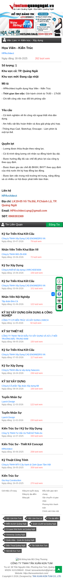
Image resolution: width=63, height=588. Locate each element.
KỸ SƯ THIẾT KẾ (12, 331)
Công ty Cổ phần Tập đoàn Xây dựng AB (20, 386)
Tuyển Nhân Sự (12, 397)
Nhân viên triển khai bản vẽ (20, 249)
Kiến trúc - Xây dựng (32, 40)
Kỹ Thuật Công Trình (15, 460)
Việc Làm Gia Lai (35, 518)
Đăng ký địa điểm (29, 494)
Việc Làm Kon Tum (14, 518)
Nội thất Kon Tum (13, 551)
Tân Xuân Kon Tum (39, 545)
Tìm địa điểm (53, 518)
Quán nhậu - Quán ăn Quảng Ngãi (20, 540)
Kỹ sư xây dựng (12, 265)
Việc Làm (12, 40)
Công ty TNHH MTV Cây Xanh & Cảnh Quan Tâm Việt (26, 464)
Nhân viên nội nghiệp (16, 296)
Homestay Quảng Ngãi (15, 535)
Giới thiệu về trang (9, 491)
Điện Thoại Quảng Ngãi (15, 545)
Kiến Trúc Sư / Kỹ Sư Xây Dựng (22, 428)
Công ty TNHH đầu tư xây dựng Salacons (20, 370)
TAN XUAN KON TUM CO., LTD (46, 576)
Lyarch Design (8, 401)
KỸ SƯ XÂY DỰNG (14, 381)
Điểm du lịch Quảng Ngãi (16, 524)
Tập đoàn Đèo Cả (10, 301)
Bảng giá (25, 498)
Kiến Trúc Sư (10, 475)
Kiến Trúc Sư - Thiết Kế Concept (22, 444)
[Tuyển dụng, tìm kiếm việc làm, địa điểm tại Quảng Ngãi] (31, 5)
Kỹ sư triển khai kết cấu (18, 233)
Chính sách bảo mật (50, 511)
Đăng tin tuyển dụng (30, 491)
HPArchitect (8, 53)
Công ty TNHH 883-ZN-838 (14, 254)
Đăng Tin (54, 224)
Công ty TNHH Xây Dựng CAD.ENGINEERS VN (23, 238)
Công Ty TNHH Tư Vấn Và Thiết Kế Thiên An (22, 433)
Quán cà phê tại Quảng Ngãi (44, 524)
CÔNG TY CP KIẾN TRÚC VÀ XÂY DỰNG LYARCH (25, 320)
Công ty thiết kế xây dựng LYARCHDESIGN (21, 270)
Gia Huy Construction (11, 480)
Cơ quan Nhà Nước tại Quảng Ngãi (20, 529)
